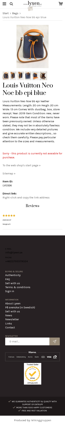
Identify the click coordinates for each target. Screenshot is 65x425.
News (8, 315)
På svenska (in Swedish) (20, 307)
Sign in (9, 291)
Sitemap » (9, 173)
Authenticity (12, 275)
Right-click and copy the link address (26, 197)
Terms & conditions (17, 287)
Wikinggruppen (41, 420)
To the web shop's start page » (22, 165)
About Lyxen (12, 303)
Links (8, 323)
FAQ (7, 279)
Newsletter (12, 319)
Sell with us (12, 283)
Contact (10, 327)
